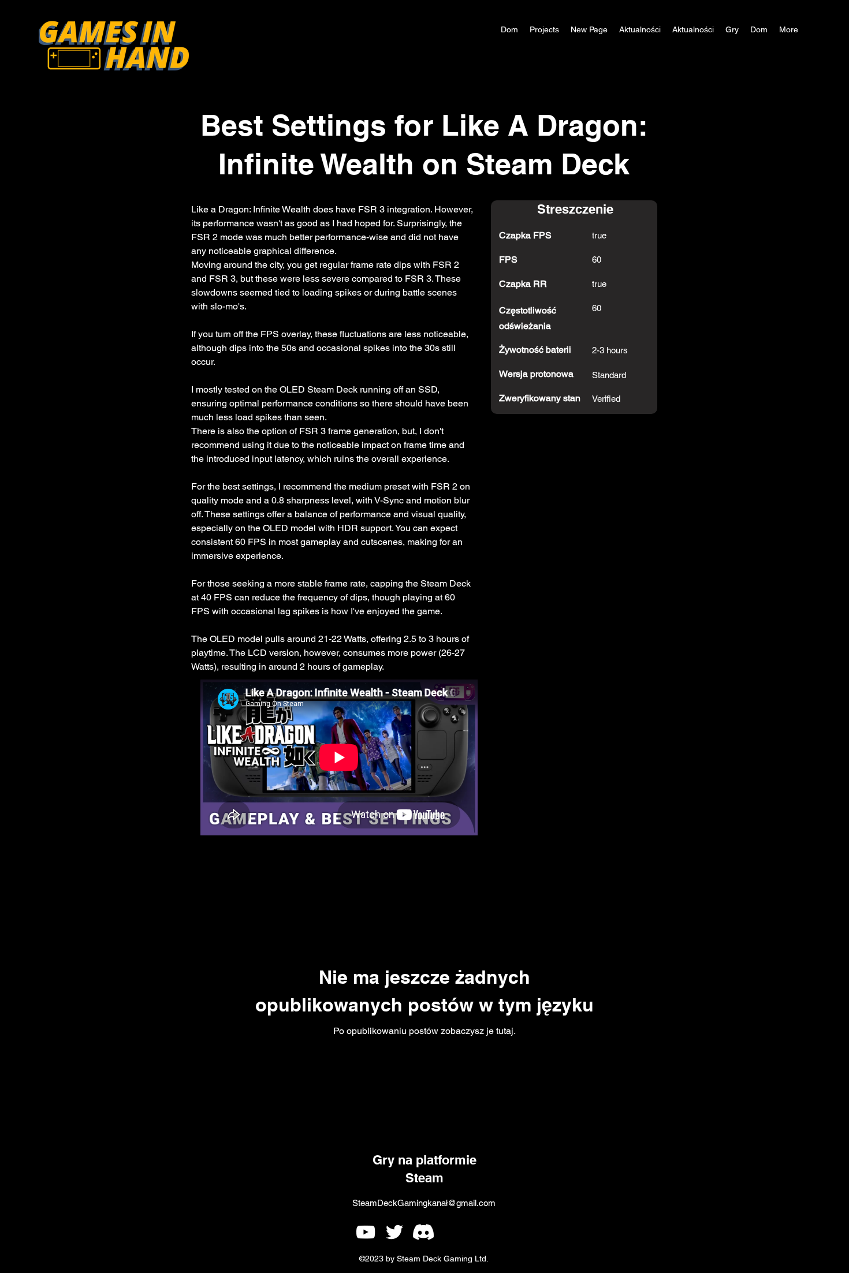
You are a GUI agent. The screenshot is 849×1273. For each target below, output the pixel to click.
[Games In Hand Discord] (423, 1232)
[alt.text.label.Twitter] (394, 1232)
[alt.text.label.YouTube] (365, 1232)
